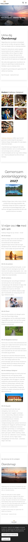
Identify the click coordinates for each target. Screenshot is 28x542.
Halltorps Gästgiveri (7, 138)
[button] (23, 2)
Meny (25, 2)
